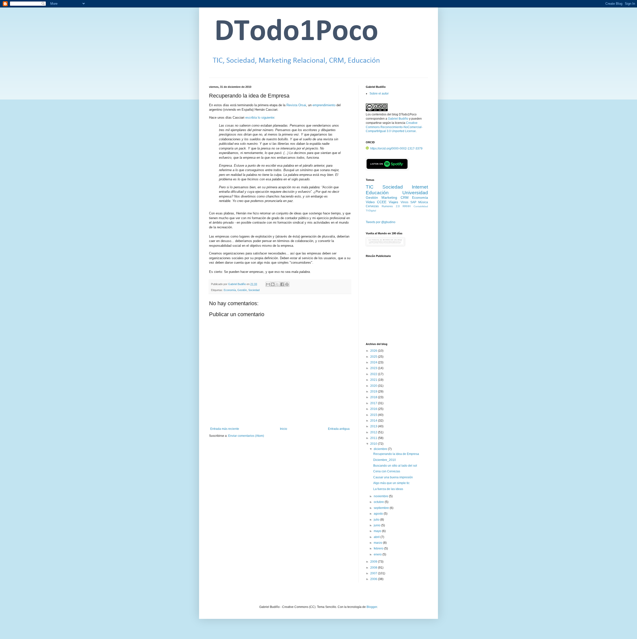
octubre (379, 502)
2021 (374, 380)
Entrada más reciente (224, 429)
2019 (374, 391)
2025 (374, 356)
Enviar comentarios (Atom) (246, 436)
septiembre (382, 508)
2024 (374, 362)
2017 (374, 403)
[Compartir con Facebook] (282, 284)
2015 (374, 415)
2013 (374, 426)
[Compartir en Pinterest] (286, 284)
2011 (374, 438)
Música (423, 202)
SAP (413, 202)
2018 (374, 397)
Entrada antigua (339, 429)
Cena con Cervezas (386, 471)
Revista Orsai (296, 105)
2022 (374, 374)
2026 (374, 350)
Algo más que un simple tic (391, 483)
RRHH (407, 206)
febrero (379, 548)
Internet (420, 187)
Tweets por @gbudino (380, 222)
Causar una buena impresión (393, 477)
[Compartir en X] (277, 284)
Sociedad (254, 290)
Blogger (372, 607)
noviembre (381, 496)
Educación (377, 192)
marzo (378, 542)
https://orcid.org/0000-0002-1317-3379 (396, 148)
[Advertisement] (397, 303)
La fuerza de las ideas (388, 489)
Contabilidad (421, 206)
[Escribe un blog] (272, 284)
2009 (374, 561)
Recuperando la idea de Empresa (396, 454)
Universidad (415, 192)
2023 (374, 368)
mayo (378, 531)
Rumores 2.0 (391, 206)
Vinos (404, 202)
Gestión (242, 290)
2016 (374, 409)
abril (377, 537)
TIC (369, 187)
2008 (374, 567)
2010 (374, 443)
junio (377, 525)
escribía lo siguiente (259, 117)
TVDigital (371, 210)
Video (370, 202)
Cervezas (372, 206)
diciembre (381, 449)
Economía (230, 290)
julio (377, 519)
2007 (374, 573)
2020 (374, 386)
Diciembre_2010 (384, 460)
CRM (405, 197)
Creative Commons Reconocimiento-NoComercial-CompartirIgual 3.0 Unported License (394, 127)
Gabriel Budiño (237, 284)
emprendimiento (324, 105)
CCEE (381, 202)
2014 (374, 420)
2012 (374, 432)
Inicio (283, 429)
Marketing (389, 197)
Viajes (393, 202)
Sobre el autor (379, 93)
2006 (374, 579)
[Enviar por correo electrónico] (267, 284)
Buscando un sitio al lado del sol (395, 465)
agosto (379, 513)
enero (378, 554)
